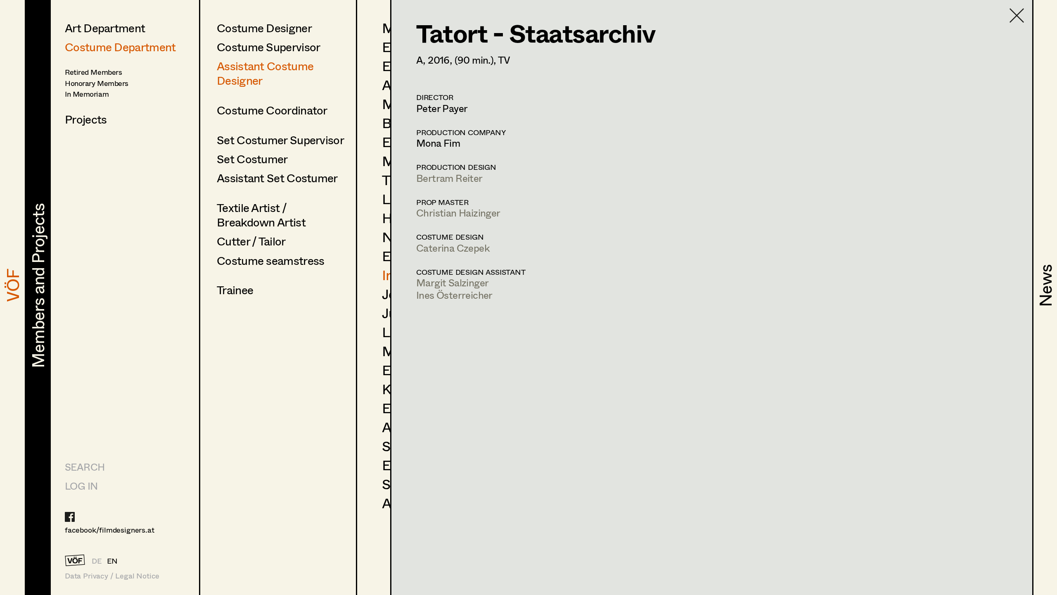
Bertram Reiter (449, 178)
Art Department (105, 28)
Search (84, 466)
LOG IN (81, 485)
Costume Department (120, 47)
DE (97, 560)
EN (112, 560)
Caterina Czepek (453, 247)
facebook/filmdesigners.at (109, 530)
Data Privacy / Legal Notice (112, 576)
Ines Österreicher (454, 294)
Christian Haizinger (458, 212)
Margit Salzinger (452, 282)
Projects (86, 119)
